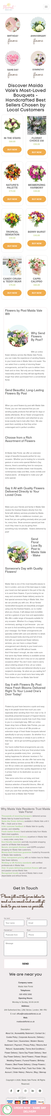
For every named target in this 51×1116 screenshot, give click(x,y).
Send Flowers (27, 1056)
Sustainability (18, 1048)
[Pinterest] (39, 1091)
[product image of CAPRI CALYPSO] (36, 266)
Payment (18, 1045)
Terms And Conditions (35, 1048)
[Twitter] (18, 1091)
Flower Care (12, 1041)
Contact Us (39, 1033)
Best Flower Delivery (21, 1064)
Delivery (40, 1037)
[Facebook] (11, 1091)
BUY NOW (12, 149)
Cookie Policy (11, 1037)
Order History (18, 1072)
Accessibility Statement (24, 1033)
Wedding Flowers (14, 1060)
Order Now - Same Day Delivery (30, 1109)
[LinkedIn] (32, 1091)
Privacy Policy (29, 1045)
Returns (29, 1072)
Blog (36, 1072)
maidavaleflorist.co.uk (26, 1021)
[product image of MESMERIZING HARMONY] (36, 172)
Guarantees (24, 1041)
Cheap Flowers (38, 1064)
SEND (25, 963)
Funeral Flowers (29, 1060)
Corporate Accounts (27, 1037)
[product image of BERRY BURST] (36, 219)
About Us (9, 1033)
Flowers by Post (19, 1068)
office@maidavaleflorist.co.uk (29, 1013)
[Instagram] (25, 1091)
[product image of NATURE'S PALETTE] (12, 172)
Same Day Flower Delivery (30, 1052)
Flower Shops (40, 1056)
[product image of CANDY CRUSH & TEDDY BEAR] (12, 266)
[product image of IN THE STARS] (12, 125)
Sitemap (42, 1072)
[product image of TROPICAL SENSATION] (12, 219)
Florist (8, 1068)
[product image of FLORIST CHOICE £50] (36, 125)
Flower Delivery (11, 1052)
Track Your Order (34, 1068)
